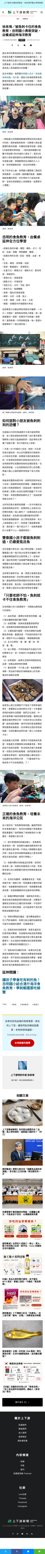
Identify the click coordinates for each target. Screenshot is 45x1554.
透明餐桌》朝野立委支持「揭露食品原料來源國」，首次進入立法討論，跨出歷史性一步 (22, 1171)
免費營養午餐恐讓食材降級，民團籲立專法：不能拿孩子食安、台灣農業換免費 (21, 1213)
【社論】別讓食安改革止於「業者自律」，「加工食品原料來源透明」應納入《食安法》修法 (21, 1389)
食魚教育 (25, 1004)
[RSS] (27, 1533)
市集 (22, 1465)
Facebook (22, 1502)
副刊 (22, 1469)
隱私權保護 (22, 1441)
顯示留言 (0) (21, 1402)
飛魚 (14, 1004)
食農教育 (22, 40)
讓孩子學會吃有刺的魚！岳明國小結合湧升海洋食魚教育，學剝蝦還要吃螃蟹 (21, 986)
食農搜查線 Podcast (22, 1473)
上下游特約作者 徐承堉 (9, 40)
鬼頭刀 (36, 1004)
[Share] (12, 45)
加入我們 (22, 1433)
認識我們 (22, 1425)
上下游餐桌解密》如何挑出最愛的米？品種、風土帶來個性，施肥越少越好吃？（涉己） (22, 1132)
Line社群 (22, 1494)
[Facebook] (13, 1533)
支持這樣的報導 (22, 1043)
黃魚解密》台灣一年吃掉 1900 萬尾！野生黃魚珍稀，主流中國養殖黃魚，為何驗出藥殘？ (22, 1353)
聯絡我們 (22, 1429)
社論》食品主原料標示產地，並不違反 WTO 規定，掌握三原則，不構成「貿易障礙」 (21, 1281)
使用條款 (22, 1437)
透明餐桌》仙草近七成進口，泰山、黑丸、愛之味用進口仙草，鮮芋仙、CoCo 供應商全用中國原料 (22, 1246)
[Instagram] (17, 1533)
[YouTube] (22, 1533)
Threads (22, 1498)
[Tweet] (18, 45)
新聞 (22, 1461)
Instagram (22, 1506)
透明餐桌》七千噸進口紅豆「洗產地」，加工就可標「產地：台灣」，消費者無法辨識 (21, 1314)
